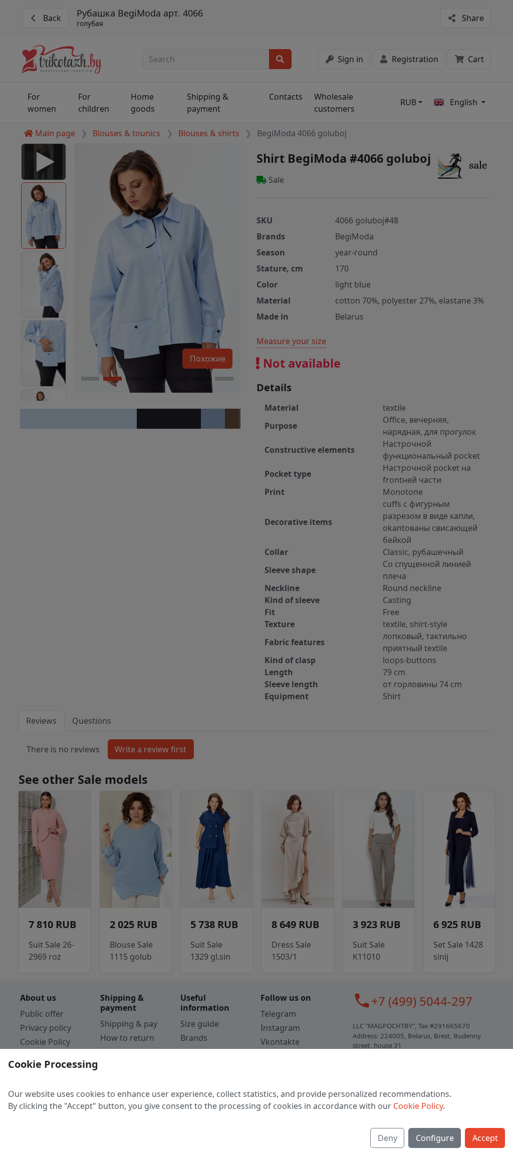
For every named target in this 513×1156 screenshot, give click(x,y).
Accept (485, 1137)
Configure (435, 1137)
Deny (387, 1137)
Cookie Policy (418, 1105)
